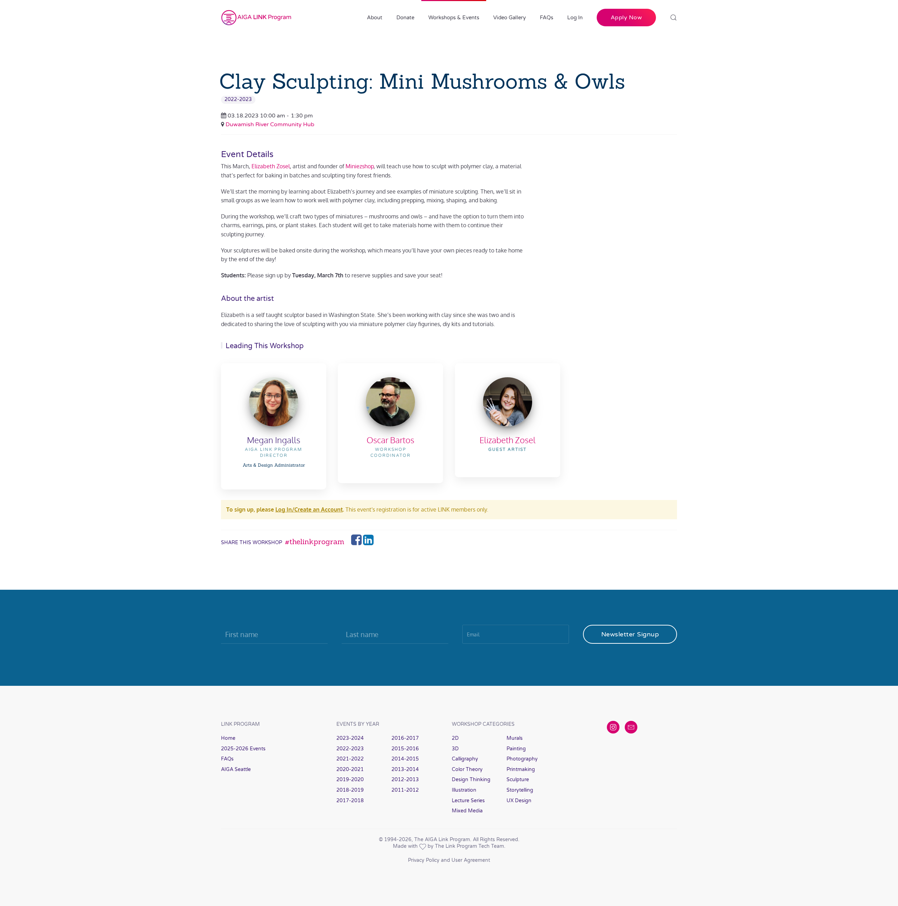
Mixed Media (467, 811)
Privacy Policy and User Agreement (449, 860)
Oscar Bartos (390, 439)
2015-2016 (405, 749)
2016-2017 (405, 738)
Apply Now (626, 17)
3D (455, 749)
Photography (522, 759)
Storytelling (520, 790)
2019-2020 (350, 780)
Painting (516, 749)
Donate (405, 17)
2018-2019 (350, 790)
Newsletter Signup (630, 634)
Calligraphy (465, 759)
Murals (515, 738)
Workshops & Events (453, 17)
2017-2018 (350, 801)
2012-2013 (405, 780)
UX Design (519, 801)
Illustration (464, 790)
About (374, 17)
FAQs (546, 17)
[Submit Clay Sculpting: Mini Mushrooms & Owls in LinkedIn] (368, 542)
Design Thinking (471, 780)
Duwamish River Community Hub (270, 124)
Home (228, 738)
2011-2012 (405, 790)
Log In (575, 17)
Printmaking (521, 769)
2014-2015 (405, 759)
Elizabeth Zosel (271, 166)
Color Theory (467, 769)
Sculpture (518, 780)
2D (455, 738)
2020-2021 (350, 769)
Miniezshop (360, 166)
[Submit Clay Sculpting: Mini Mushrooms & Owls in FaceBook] (357, 542)
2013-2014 (405, 769)
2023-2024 (350, 738)
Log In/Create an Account (309, 509)
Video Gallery (509, 17)
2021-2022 (350, 759)
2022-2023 (238, 99)
